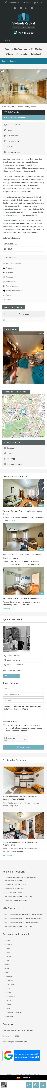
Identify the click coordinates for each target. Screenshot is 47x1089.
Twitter (10, 453)
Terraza (9, 295)
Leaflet (22, 437)
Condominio (11, 996)
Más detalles (10, 520)
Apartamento (11, 984)
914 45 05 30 (14, 1036)
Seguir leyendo (15, 806)
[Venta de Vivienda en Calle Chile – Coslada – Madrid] (23, 412)
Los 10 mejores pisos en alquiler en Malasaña (21, 922)
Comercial (8, 944)
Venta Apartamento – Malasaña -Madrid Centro (22, 598)
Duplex (9, 1000)
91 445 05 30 (25, 32)
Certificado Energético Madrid (15, 888)
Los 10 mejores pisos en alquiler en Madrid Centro (23, 918)
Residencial (9, 976)
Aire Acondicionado (13, 264)
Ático (8, 988)
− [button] (6, 401)
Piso (8, 1008)
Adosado (10, 980)
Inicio (4, 61)
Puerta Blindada (12, 286)
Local (9, 952)
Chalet (9, 992)
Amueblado (10, 268)
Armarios (9, 273)
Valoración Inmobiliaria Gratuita (16, 900)
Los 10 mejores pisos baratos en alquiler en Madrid (23, 914)
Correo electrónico (14, 464)
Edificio (7, 964)
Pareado (8, 972)
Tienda (9, 960)
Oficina (9, 956)
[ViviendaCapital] (23, 19)
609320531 (16, 660)
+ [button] (6, 397)
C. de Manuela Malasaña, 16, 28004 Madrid (18, 1030)
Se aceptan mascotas (14, 291)
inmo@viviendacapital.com (31, 2)
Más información (11, 676)
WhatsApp (11, 459)
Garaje (7, 968)
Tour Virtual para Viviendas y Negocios (18, 896)
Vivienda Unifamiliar (14, 1012)
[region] (23, 1070)
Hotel (8, 948)
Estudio (9, 1004)
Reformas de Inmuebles (13, 892)
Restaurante (9, 1016)
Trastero (9, 300)
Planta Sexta (11, 282)
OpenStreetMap (31, 437)
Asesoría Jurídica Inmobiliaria (15, 884)
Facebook (11, 448)
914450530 (17, 656)
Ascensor (9, 277)
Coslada (13, 61)
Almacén (8, 940)
